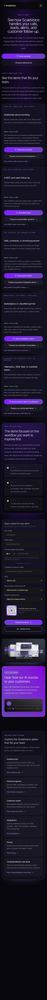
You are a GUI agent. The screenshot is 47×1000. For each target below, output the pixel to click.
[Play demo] (9, 703)
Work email (8, 540)
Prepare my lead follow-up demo (22, 219)
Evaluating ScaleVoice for (14, 586)
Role (6, 576)
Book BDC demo (25, 213)
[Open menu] (41, 5)
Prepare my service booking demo (22, 156)
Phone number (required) (14, 549)
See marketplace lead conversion (16, 350)
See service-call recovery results (16, 161)
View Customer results (15, 811)
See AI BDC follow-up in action (15, 224)
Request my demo (22, 622)
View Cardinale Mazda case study (19, 872)
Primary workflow (11, 595)
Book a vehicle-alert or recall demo (25, 402)
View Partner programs (15, 792)
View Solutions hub (13, 772)
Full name (8, 531)
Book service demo (25, 150)
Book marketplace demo (25, 339)
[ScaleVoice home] (10, 6)
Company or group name (14, 567)
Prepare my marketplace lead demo (22, 345)
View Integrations (13, 833)
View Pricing (11, 853)
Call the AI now (25, 629)
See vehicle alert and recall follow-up (17, 413)
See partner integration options (15, 287)
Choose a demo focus (23, 63)
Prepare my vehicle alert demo (22, 408)
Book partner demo (25, 276)
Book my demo (25, 56)
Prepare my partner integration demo (22, 282)
